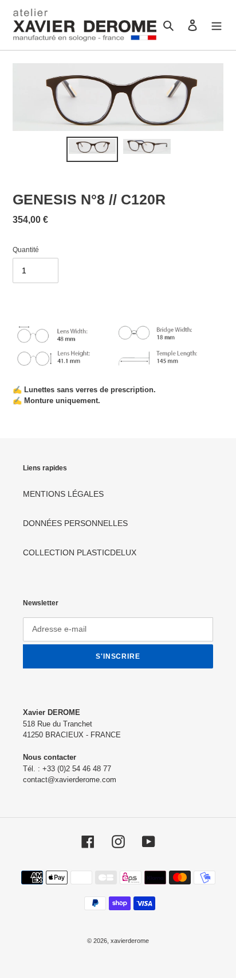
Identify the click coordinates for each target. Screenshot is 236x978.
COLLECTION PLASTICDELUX (79, 552)
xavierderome (130, 940)
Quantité (26, 250)
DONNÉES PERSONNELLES (75, 523)
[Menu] (216, 25)
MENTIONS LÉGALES (63, 493)
